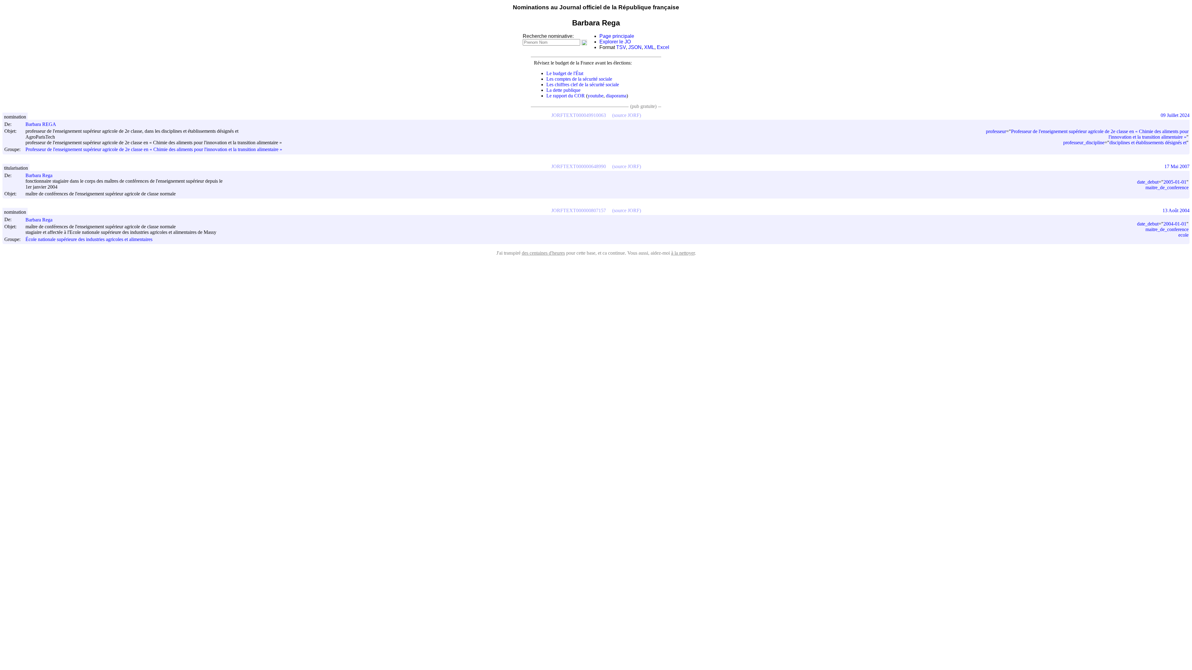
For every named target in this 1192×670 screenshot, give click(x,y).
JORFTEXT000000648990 (578, 166)
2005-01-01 (1174, 182)
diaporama (616, 95)
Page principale (616, 36)
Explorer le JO (615, 41)
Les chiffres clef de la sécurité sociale (582, 84)
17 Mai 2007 (1177, 166)
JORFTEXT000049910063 (578, 115)
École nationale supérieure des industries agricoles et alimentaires (88, 239)
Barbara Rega (38, 175)
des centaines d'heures (543, 253)
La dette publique (563, 90)
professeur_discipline (1083, 142)
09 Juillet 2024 (1175, 115)
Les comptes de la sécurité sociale (579, 79)
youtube (595, 95)
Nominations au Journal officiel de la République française (596, 7)
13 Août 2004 (1176, 210)
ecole (1183, 235)
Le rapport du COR (565, 95)
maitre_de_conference (1167, 187)
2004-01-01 (1174, 223)
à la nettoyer (683, 253)
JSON (635, 47)
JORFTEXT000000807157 (578, 210)
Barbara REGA (40, 124)
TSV (621, 47)
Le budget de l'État (564, 73)
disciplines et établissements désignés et (1147, 142)
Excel (663, 47)
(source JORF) (626, 115)
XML (649, 47)
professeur (996, 131)
